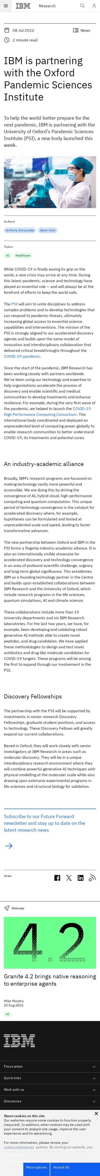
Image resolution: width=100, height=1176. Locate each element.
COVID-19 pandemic (22, 356)
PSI (14, 304)
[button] (96, 1113)
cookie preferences (19, 1147)
